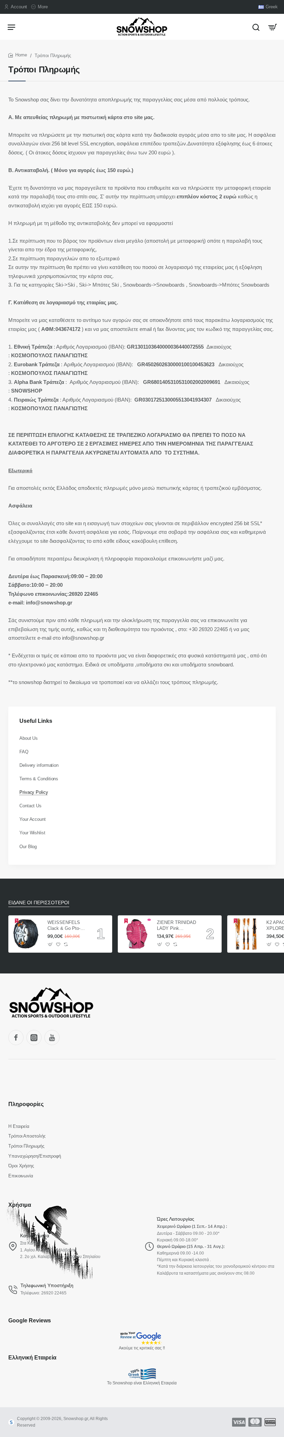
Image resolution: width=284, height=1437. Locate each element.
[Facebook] (16, 1037)
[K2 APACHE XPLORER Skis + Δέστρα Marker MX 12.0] (245, 934)
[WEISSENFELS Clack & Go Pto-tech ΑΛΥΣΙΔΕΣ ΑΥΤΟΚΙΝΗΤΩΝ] (27, 934)
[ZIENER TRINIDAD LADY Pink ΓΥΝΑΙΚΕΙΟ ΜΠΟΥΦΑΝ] (136, 934)
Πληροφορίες (26, 1104)
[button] (50, 944)
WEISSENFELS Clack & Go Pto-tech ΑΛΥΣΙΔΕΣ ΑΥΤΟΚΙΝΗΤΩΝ (63, 926)
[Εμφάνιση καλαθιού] (272, 27)
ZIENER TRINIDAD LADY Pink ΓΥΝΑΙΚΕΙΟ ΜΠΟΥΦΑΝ (176, 926)
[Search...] (256, 27)
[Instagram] (34, 1037)
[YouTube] (52, 1037)
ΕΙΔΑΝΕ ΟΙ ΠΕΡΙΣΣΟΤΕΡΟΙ (38, 902)
